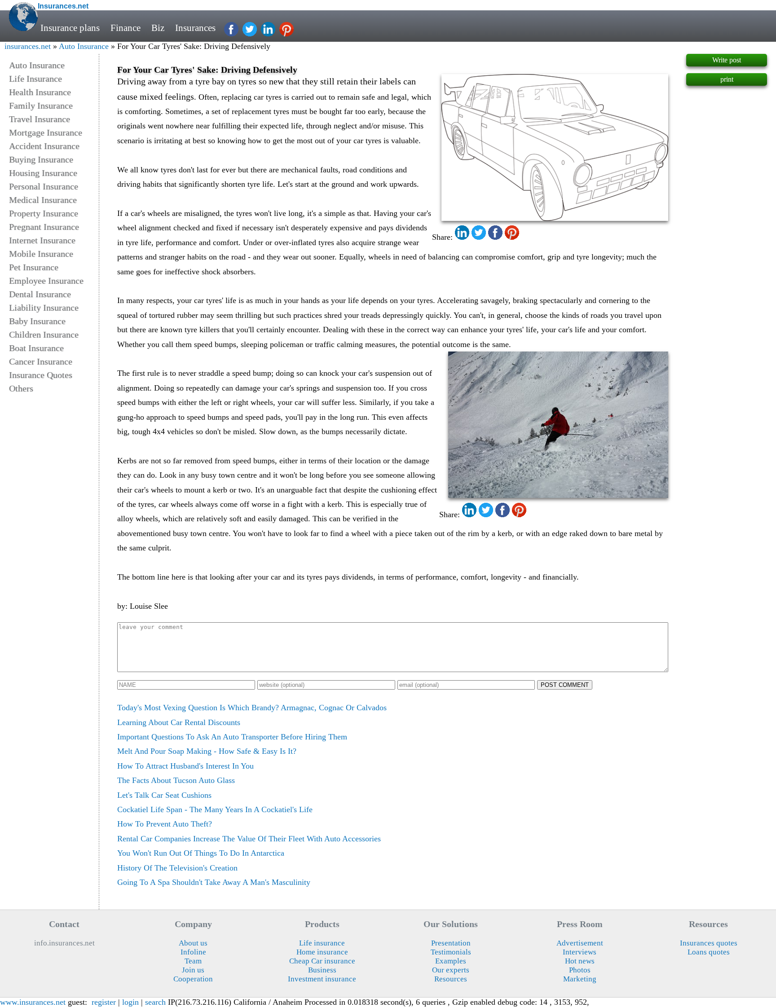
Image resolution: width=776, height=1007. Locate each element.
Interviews (579, 952)
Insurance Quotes (40, 375)
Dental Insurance (40, 294)
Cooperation (193, 979)
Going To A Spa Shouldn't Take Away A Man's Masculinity (213, 882)
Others (21, 388)
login (130, 1002)
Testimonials (451, 952)
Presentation (451, 943)
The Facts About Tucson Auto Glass (176, 780)
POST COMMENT (565, 685)
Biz (157, 28)
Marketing (579, 979)
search (155, 1002)
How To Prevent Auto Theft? (164, 823)
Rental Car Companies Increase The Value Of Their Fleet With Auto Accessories (249, 838)
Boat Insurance (36, 348)
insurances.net (27, 46)
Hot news (580, 961)
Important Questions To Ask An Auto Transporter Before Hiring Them (232, 736)
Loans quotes (709, 952)
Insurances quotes (708, 943)
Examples (450, 961)
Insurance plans (70, 28)
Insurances (195, 28)
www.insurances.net (33, 1002)
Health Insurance (40, 92)
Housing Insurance (43, 173)
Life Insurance (35, 79)
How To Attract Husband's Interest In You (185, 765)
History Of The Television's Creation (177, 867)
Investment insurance (322, 979)
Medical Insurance (43, 200)
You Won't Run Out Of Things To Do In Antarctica (200, 853)
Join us (193, 970)
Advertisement (579, 943)
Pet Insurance (33, 267)
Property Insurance (43, 213)
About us (193, 943)
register (104, 1002)
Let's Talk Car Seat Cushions (164, 795)
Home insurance (322, 952)
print (726, 79)
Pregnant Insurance (44, 227)
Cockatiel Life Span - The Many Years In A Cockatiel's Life (215, 809)
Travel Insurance (39, 119)
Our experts (450, 970)
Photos (580, 970)
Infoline (193, 952)
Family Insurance (41, 105)
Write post (726, 60)
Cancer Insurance (40, 361)
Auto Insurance (84, 46)
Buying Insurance (41, 159)
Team (193, 961)
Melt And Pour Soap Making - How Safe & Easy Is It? (206, 751)
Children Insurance (44, 334)
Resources (450, 979)
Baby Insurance (37, 321)
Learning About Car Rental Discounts (178, 722)
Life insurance (322, 943)
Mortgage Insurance (45, 132)
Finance (125, 28)
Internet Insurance (42, 240)
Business (322, 970)
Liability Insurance (44, 307)
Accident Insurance (44, 146)
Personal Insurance (43, 186)
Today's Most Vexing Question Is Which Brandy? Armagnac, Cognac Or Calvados (252, 707)
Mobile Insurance (41, 254)
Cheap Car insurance (322, 961)
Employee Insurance (46, 281)
